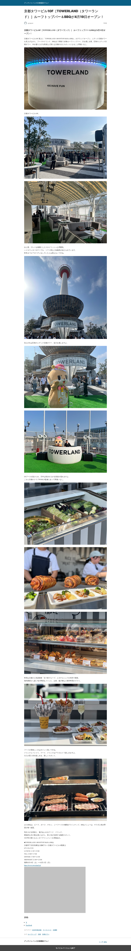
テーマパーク (47, 930)
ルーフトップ (32, 934)
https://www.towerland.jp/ (32, 865)
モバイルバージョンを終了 (65, 948)
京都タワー (45, 934)
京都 (39, 934)
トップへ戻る (103, 942)
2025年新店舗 (36, 930)
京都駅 (55, 930)
